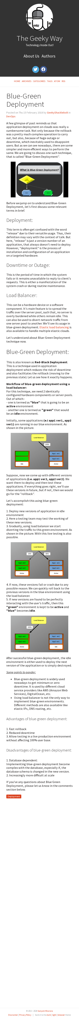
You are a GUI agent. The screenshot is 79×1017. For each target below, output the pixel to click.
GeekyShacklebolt (57, 112)
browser (61, 1015)
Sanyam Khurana (45, 1011)
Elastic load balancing (54, 327)
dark (49, 1015)
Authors (48, 56)
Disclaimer (13, 1015)
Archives (26, 81)
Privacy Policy (25, 1015)
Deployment (14, 796)
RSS (63, 81)
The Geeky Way (40, 38)
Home (17, 81)
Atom (57, 81)
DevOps (11, 116)
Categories (39, 81)
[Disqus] (39, 852)
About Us (31, 56)
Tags (49, 81)
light (54, 1015)
